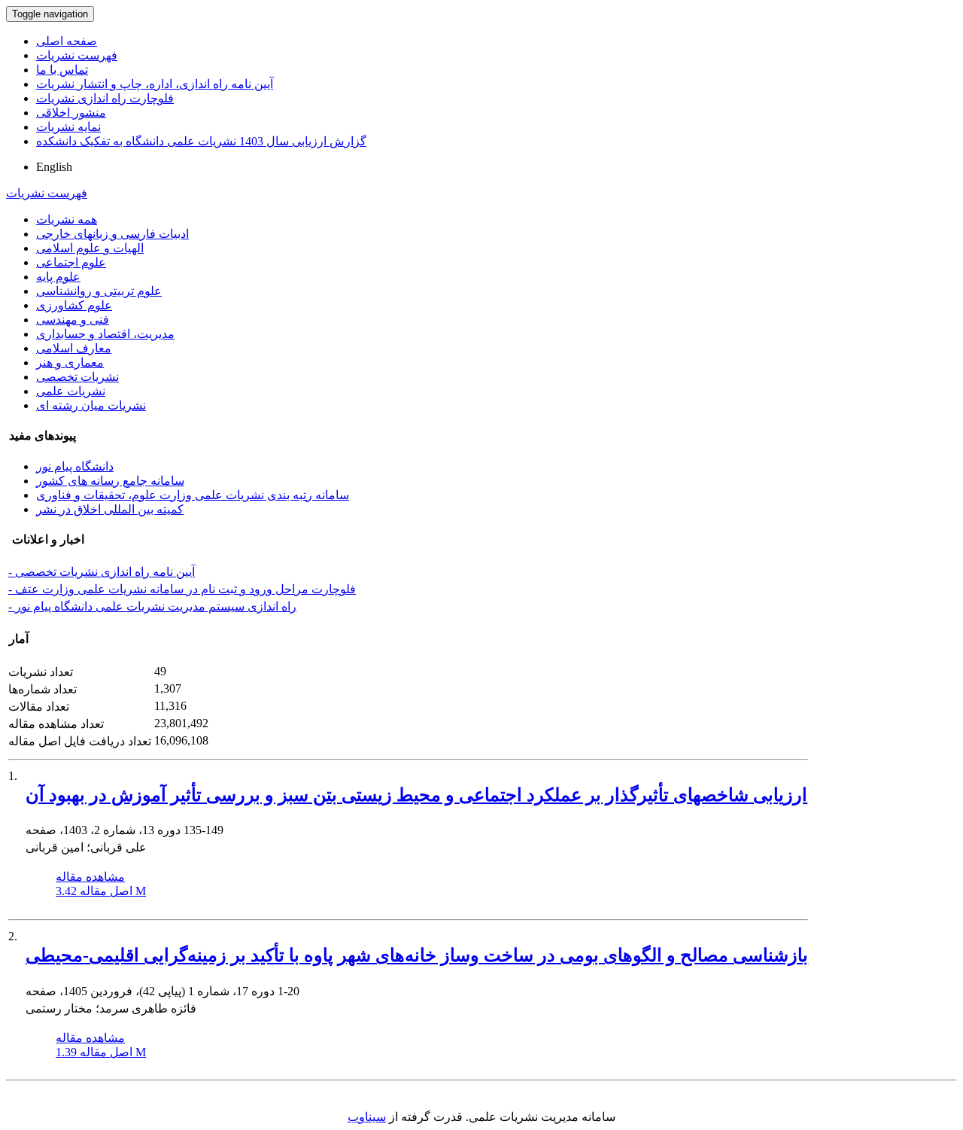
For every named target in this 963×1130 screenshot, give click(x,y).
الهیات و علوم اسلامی (90, 248)
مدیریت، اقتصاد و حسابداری (105, 333)
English (54, 166)
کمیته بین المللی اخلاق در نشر (110, 509)
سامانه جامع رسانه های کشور (110, 480)
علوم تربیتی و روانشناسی (99, 291)
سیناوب (367, 1116)
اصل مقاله (101, 891)
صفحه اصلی (66, 41)
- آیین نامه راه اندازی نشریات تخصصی (101, 571)
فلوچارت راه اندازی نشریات (105, 98)
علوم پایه (58, 276)
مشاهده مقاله (90, 876)
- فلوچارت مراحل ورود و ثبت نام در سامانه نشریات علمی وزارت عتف (182, 589)
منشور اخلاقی (71, 112)
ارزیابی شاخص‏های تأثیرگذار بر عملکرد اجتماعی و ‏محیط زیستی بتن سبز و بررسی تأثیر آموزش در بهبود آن (416, 795)
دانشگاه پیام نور (75, 466)
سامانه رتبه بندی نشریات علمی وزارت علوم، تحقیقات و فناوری (192, 495)
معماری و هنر (70, 362)
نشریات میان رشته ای (91, 405)
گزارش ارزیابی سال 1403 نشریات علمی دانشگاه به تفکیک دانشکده (201, 141)
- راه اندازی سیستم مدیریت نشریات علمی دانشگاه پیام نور (152, 606)
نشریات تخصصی (77, 376)
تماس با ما (62, 69)
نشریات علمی (70, 391)
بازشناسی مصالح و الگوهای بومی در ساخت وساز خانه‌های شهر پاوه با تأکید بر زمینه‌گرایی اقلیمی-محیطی (417, 955)
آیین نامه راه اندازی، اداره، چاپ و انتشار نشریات (154, 84)
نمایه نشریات (68, 126)
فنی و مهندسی (72, 319)
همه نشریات (66, 219)
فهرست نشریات (76, 55)
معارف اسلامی (73, 348)
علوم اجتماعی (71, 262)
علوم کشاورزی (74, 305)
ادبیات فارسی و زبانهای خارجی (112, 233)
